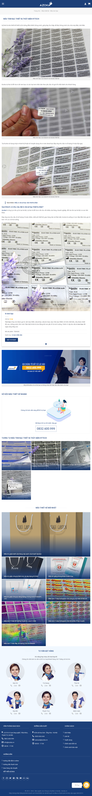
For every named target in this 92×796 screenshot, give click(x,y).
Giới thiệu (68, 732)
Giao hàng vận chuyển (10, 768)
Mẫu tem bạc (54, 11)
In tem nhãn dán (17, 335)
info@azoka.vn (9, 742)
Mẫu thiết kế (45, 11)
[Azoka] (46, 4)
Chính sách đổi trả (70, 743)
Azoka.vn (64, 791)
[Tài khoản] (85, 3)
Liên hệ (67, 736)
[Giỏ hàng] (89, 3)
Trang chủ (37, 11)
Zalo (15, 686)
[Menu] (3, 3)
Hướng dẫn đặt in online (11, 761)
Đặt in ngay (11, 340)
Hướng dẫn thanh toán (10, 764)
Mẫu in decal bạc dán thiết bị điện (26, 203)
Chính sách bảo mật (71, 747)
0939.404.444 (40, 736)
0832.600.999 (46, 428)
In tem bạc (9, 314)
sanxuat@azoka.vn (41, 740)
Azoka (4, 210)
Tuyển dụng (68, 740)
